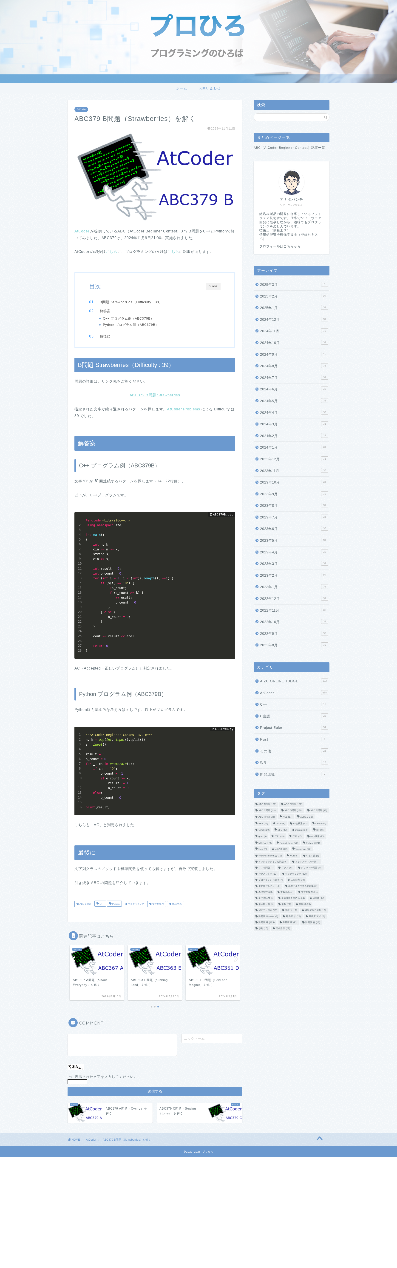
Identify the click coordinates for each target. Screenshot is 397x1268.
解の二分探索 (267, 910)
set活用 (281, 849)
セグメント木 (267, 874)
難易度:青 (312, 922)
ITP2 (297, 836)
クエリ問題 (265, 868)
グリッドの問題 (311, 868)
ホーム (181, 88)
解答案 (105, 311)
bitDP (280, 823)
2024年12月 (293, 319)
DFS (282, 830)
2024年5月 (293, 401)
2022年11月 (293, 610)
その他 (293, 751)
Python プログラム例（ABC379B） (131, 324)
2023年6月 (293, 529)
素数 (286, 904)
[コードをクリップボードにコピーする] (230, 522)
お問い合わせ (210, 88)
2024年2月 (293, 436)
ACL (287, 817)
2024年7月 (293, 378)
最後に (105, 336)
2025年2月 (293, 296)
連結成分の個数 (315, 910)
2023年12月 (293, 459)
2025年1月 (293, 308)
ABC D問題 (293, 810)
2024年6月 (293, 389)
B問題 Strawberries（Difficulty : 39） (131, 302)
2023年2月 (293, 575)
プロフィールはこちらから (280, 246)
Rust (292, 739)
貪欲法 (291, 910)
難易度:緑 (266, 922)
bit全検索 (300, 823)
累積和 (305, 904)
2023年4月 (293, 552)
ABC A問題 (267, 804)
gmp (262, 836)
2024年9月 (293, 354)
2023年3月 (293, 564)
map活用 (317, 836)
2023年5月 (293, 540)
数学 (293, 762)
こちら (111, 252)
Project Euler (293, 728)
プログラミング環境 (270, 880)
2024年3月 (293, 424)
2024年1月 (293, 447)
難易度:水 (293, 916)
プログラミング (135, 904)
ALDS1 (306, 817)
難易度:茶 (290, 922)
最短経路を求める (293, 898)
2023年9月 (293, 494)
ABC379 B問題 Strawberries (155, 395)
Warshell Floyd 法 (270, 855)
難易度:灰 (176, 904)
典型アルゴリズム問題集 (302, 886)
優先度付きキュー (269, 886)
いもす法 (312, 855)
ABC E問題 (318, 810)
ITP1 (279, 836)
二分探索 (298, 880)
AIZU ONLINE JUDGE (293, 681)
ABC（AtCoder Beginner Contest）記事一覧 (289, 147)
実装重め (287, 892)
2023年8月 (293, 505)
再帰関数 (265, 892)
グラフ (287, 868)
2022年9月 (293, 633)
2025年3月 (292, 284)
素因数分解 (265, 904)
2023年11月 (293, 471)
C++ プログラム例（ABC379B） (128, 318)
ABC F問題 (266, 817)
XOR (294, 855)
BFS (263, 823)
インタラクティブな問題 (272, 861)
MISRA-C (265, 843)
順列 (263, 928)
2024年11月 (293, 331)
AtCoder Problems (183, 409)
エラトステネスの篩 (307, 861)
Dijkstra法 (301, 830)
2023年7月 (293, 517)
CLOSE (213, 286)
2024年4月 (293, 413)
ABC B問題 (85, 904)
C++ (101, 904)
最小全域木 (265, 898)
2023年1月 (293, 587)
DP (320, 830)
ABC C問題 (267, 810)
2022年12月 (293, 599)
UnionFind (303, 849)
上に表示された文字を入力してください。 (102, 1077)
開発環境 (292, 774)
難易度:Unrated (268, 916)
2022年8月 (293, 645)
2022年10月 (293, 622)
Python (115, 904)
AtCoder (81, 109)
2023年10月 (293, 482)
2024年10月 (293, 343)
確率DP (318, 898)
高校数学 (283, 928)
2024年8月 (293, 366)
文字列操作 (158, 904)
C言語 (293, 716)
